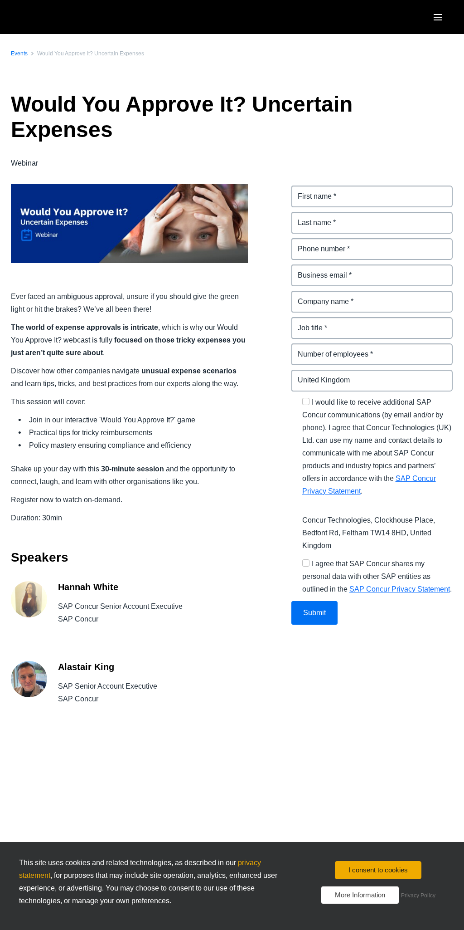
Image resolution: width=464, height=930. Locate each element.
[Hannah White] (29, 609)
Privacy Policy (418, 895)
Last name (309, 217)
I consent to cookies (378, 870)
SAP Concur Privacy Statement (399, 589)
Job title (305, 322)
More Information (360, 895)
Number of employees (329, 348)
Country (305, 375)
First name (309, 191)
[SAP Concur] (56, 17)
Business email (317, 270)
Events (19, 53)
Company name (318, 296)
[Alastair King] (29, 689)
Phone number (317, 243)
